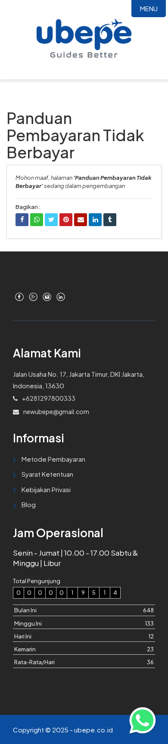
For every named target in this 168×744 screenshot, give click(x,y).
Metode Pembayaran (53, 459)
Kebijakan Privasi (46, 489)
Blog (29, 504)
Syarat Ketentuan (47, 474)
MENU (149, 8)
